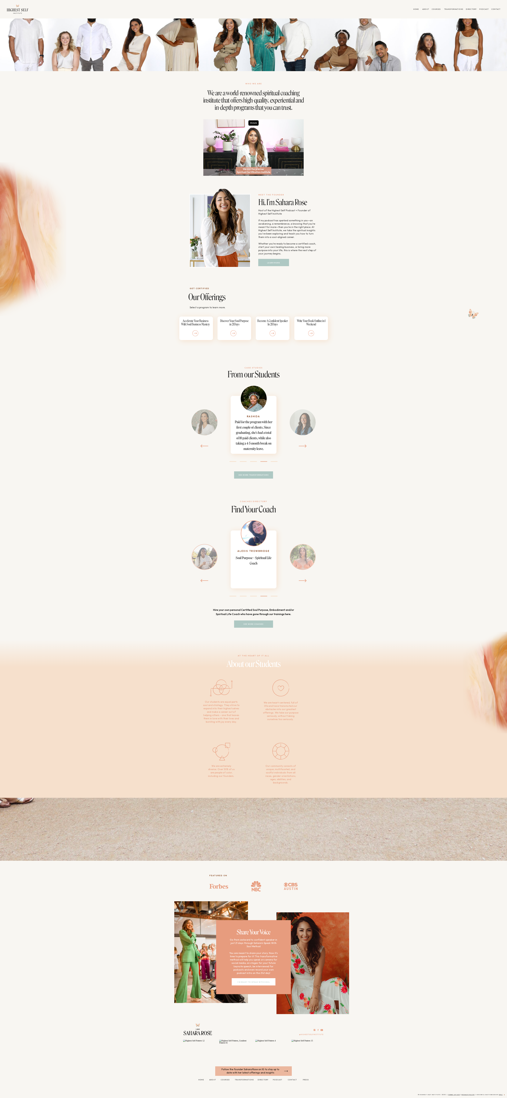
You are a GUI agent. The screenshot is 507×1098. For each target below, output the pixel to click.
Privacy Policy (468, 1094)
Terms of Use (454, 1094)
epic (501, 1094)
